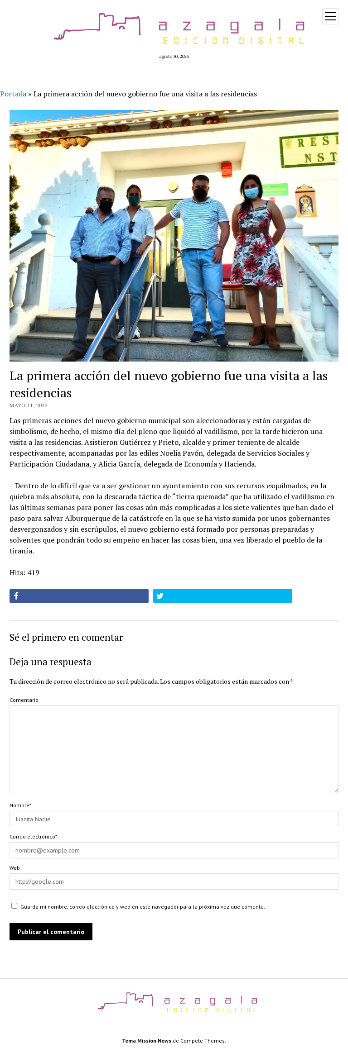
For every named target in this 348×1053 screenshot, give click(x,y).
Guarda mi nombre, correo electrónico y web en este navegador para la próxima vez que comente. (142, 906)
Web (15, 867)
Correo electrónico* (33, 836)
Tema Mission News (146, 1040)
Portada (13, 94)
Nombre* (20, 805)
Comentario (24, 699)
